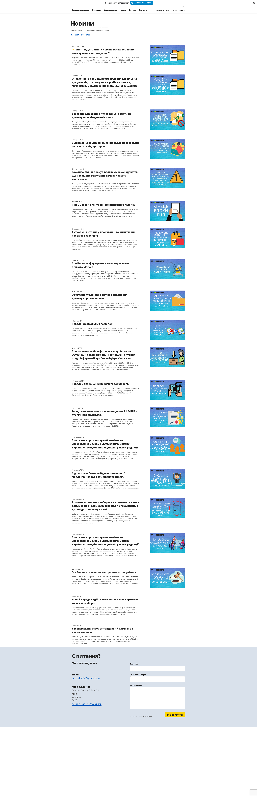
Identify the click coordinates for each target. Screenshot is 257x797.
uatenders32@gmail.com (86, 678)
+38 (162, 10)
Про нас (132, 10)
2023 (77, 35)
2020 (88, 35)
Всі (72, 35)
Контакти (143, 10)
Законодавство (110, 10)
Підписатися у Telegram (142, 3)
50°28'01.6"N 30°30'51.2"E (86, 704)
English (182, 6)
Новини (123, 10)
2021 (82, 35)
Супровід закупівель (80, 10)
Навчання (96, 10)
